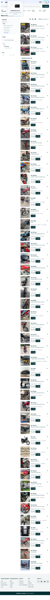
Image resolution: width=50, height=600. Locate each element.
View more (6, 32)
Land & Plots (44, 11)
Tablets (40, 10)
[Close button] (22, 2)
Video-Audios (33, 11)
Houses (28, 10)
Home (2, 13)
